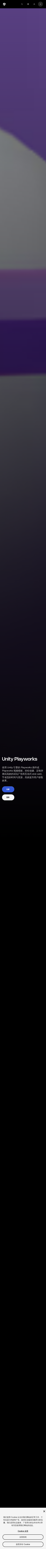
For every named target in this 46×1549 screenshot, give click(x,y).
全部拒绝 (23, 1537)
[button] (8, 789)
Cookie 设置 (23, 1531)
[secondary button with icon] (40, 4)
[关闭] (44, 1511)
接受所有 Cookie (23, 1544)
